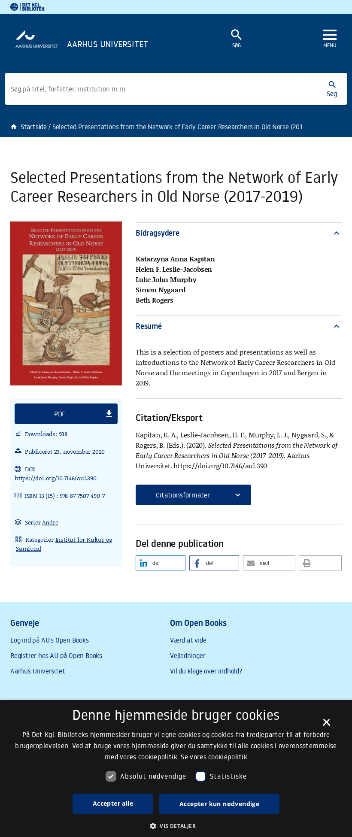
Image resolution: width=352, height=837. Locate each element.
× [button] (326, 725)
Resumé (239, 326)
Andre (50, 522)
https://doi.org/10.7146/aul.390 (56, 477)
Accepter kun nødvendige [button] (219, 804)
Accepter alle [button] (113, 803)
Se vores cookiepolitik (214, 756)
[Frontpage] (103, 45)
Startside (28, 126)
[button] (66, 413)
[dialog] (176, 768)
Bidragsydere (239, 232)
